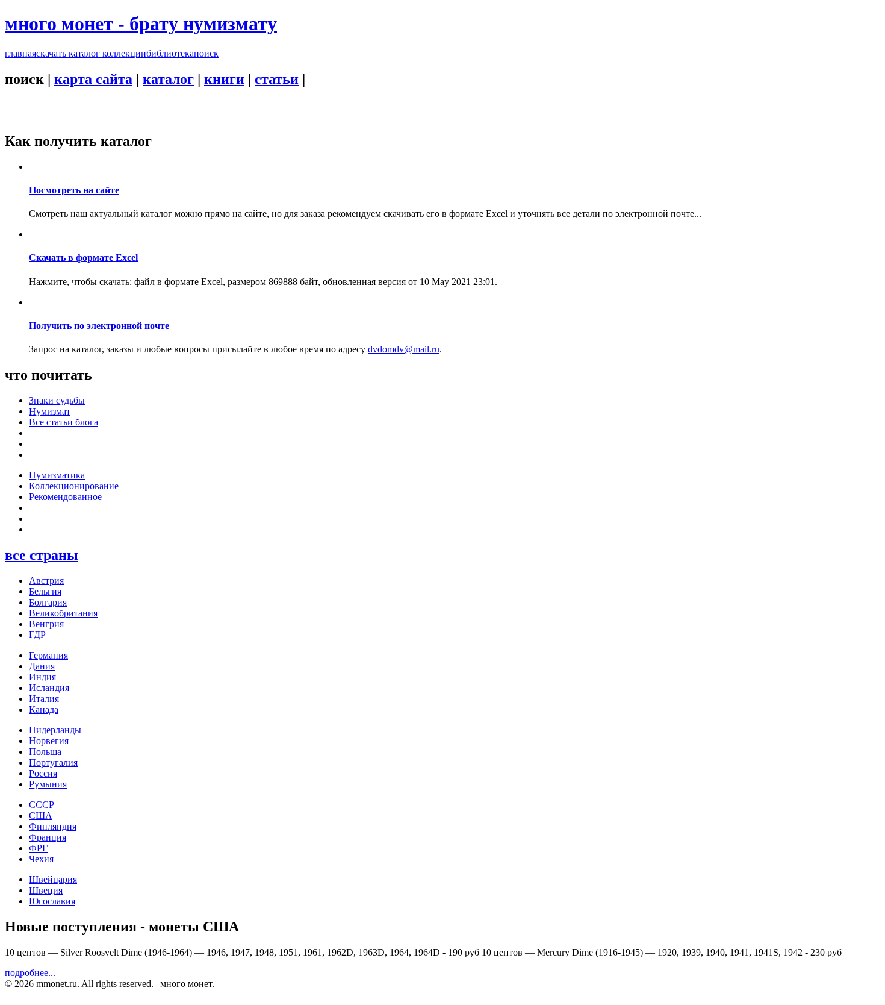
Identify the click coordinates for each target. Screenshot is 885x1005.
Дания (42, 666)
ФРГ (38, 848)
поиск (206, 53)
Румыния (48, 784)
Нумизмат (49, 411)
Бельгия (45, 591)
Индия (42, 677)
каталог (168, 79)
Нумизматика (57, 475)
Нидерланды (55, 730)
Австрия (46, 580)
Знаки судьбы (57, 400)
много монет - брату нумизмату (141, 23)
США (40, 815)
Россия (43, 773)
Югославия (52, 901)
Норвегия (49, 741)
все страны (41, 555)
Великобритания (63, 613)
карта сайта (93, 79)
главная (20, 53)
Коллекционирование (74, 486)
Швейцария (53, 879)
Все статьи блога (63, 422)
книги (224, 79)
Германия (48, 655)
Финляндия (52, 826)
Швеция (46, 890)
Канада (43, 709)
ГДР (37, 635)
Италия (44, 698)
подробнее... (30, 973)
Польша (45, 752)
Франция (47, 837)
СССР (41, 805)
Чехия (41, 859)
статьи (277, 79)
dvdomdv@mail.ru (403, 349)
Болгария (48, 602)
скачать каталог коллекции (91, 53)
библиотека (170, 53)
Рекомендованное (65, 497)
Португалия (53, 762)
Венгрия (46, 624)
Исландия (49, 688)
